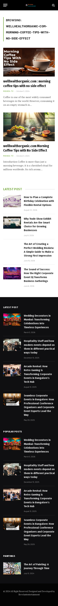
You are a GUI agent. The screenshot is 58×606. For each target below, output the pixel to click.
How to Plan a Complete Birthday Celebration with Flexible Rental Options (39, 201)
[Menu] (5, 5)
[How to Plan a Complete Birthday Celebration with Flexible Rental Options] (12, 201)
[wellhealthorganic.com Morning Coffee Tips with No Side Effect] (29, 126)
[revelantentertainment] (30, 5)
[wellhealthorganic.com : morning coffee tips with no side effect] (29, 62)
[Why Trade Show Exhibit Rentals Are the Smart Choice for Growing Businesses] (12, 223)
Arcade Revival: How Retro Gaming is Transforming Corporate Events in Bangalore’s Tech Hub (38, 374)
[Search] (53, 5)
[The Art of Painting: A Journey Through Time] (12, 568)
